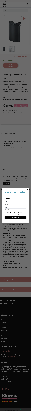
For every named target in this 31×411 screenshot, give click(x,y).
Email (6, 201)
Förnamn (6, 207)
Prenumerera (16, 217)
